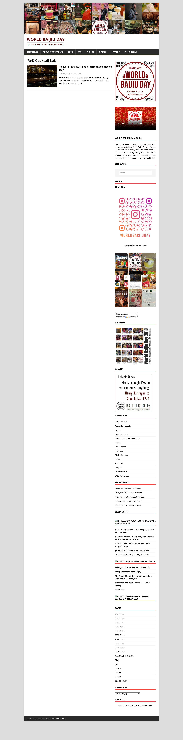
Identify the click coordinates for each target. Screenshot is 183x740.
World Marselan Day (126, 598)
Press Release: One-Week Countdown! (130, 497)
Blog (70, 52)
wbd (74, 74)
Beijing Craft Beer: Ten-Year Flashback (132, 567)
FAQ (80, 52)
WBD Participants (122, 476)
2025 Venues (120, 651)
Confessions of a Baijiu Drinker (127, 438)
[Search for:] (135, 173)
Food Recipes (120, 447)
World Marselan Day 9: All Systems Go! (132, 555)
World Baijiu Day (139, 147)
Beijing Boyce (148, 561)
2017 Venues (120, 618)
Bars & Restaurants (123, 426)
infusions (133, 155)
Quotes (102, 52)
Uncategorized (121, 472)
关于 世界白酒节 (131, 52)
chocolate (127, 158)
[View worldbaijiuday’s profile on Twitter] (119, 187)
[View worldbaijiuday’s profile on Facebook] (116, 187)
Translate (134, 316)
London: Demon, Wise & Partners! (129, 501)
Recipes (118, 467)
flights (152, 158)
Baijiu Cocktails (121, 422)
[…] (80, 83)
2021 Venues (120, 635)
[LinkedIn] (125, 187)
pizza (153, 155)
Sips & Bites (120, 590)
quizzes (136, 158)
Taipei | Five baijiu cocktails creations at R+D (85, 68)
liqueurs (145, 155)
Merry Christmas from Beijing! (128, 571)
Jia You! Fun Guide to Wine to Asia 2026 (132, 550)
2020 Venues (120, 631)
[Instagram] (122, 187)
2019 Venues (120, 627)
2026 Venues (32, 52)
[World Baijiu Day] (91, 33)
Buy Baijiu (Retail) (122, 434)
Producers (119, 463)
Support (115, 52)
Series (150, 705)
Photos (90, 52)
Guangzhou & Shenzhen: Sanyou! (128, 493)
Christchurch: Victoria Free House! (128, 505)
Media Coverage (121, 455)
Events (117, 442)
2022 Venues (120, 639)
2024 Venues (120, 647)
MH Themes (61, 718)
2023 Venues (120, 643)
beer (117, 158)
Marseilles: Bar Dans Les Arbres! (128, 488)
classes (143, 158)
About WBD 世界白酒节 (53, 52)
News (117, 459)
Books (117, 430)
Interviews (119, 451)
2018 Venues (120, 622)
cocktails (125, 155)
